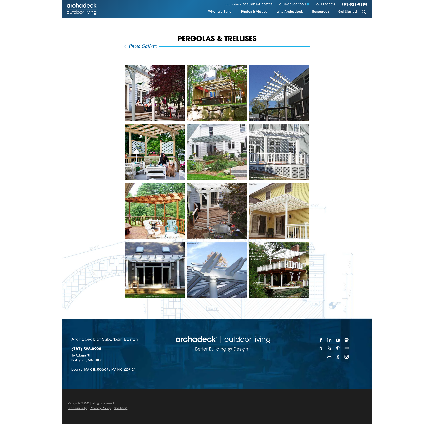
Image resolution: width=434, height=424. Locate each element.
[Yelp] (329, 348)
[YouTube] (338, 340)
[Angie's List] (346, 348)
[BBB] (338, 356)
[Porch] (329, 356)
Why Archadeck (290, 12)
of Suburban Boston (249, 5)
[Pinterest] (338, 348)
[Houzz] (321, 348)
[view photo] (155, 93)
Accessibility (77, 408)
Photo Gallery (142, 46)
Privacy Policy (100, 408)
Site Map (120, 408)
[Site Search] (364, 12)
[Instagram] (346, 356)
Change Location (292, 5)
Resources (320, 12)
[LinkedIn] (329, 340)
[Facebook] (321, 340)
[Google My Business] (346, 340)
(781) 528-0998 (86, 349)
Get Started (347, 12)
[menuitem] (220, 12)
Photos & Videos (254, 12)
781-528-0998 (354, 4)
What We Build (220, 12)
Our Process (325, 5)
